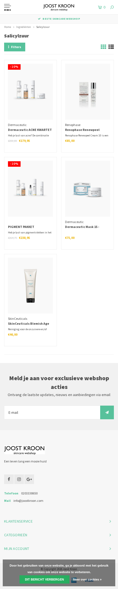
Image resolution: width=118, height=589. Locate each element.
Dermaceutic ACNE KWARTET (30, 130)
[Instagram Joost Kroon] (19, 479)
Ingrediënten (23, 27)
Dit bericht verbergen (44, 579)
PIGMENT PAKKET (21, 227)
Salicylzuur (43, 27)
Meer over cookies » (87, 579)
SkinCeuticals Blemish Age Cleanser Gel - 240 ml (28, 323)
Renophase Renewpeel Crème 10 (82, 130)
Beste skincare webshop (61, 18)
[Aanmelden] (107, 412)
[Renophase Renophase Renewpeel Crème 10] (87, 91)
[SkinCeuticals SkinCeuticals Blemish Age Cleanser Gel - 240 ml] (30, 285)
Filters (16, 47)
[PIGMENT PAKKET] (30, 188)
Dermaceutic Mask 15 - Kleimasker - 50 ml (82, 227)
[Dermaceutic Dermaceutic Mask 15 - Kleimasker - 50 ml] (87, 188)
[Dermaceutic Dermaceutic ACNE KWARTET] (30, 91)
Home (7, 27)
